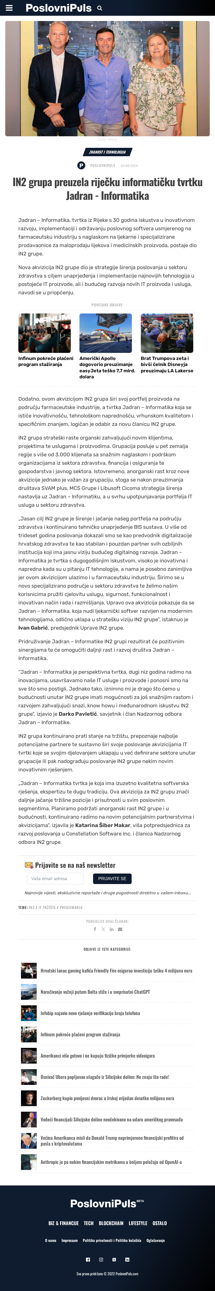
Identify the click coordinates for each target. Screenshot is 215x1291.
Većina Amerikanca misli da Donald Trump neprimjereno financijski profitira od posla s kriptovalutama (112, 1140)
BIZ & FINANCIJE (64, 1223)
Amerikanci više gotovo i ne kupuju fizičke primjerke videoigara (98, 1055)
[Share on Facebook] (95, 930)
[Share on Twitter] (103, 930)
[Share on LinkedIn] (112, 930)
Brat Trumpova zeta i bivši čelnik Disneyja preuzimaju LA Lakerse (167, 365)
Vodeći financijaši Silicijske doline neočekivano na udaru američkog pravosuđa (112, 1119)
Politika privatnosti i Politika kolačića (112, 1240)
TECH (89, 1223)
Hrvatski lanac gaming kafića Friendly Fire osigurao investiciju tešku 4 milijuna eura (116, 970)
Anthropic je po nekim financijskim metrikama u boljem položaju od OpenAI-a (111, 1161)
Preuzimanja (71, 907)
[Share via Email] (120, 930)
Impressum (70, 1240)
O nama (50, 1240)
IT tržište (47, 907)
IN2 (32, 907)
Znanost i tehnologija (107, 152)
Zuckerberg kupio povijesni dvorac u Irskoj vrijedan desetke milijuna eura (107, 1098)
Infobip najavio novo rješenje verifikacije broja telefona (90, 1013)
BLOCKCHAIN (111, 1223)
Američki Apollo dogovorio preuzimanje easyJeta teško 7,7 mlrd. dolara (107, 368)
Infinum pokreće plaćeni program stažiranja (45, 361)
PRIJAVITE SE (112, 878)
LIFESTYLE (138, 1223)
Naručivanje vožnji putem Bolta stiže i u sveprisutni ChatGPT (95, 991)
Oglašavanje (156, 1240)
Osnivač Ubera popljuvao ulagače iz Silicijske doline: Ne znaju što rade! (105, 1076)
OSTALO (160, 1223)
